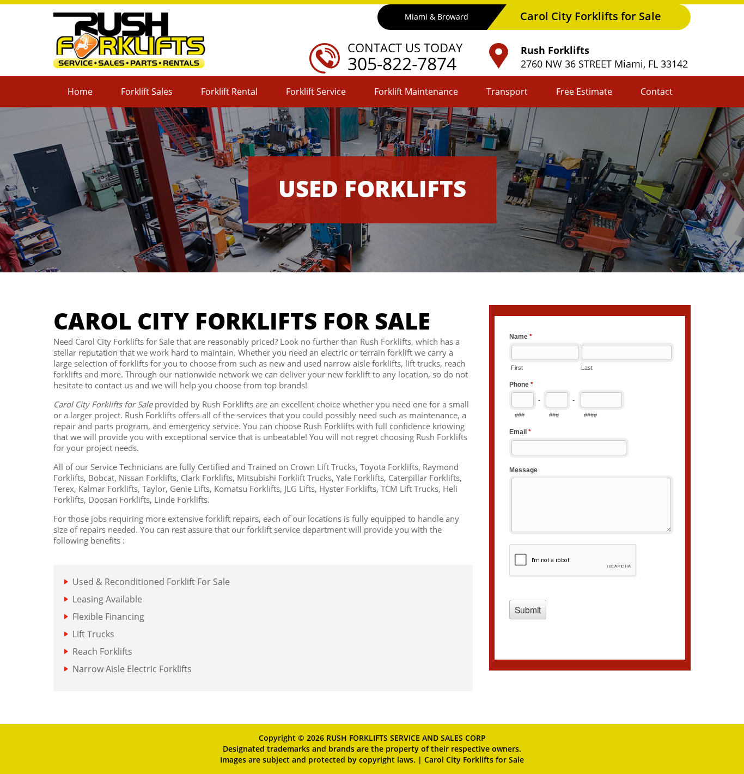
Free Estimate (584, 91)
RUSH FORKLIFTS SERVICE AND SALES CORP (406, 738)
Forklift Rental (229, 91)
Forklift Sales (147, 91)
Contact (657, 91)
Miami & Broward (436, 16)
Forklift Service (316, 91)
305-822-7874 (401, 63)
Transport (507, 91)
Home (80, 91)
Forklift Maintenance (416, 91)
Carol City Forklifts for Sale (474, 759)
